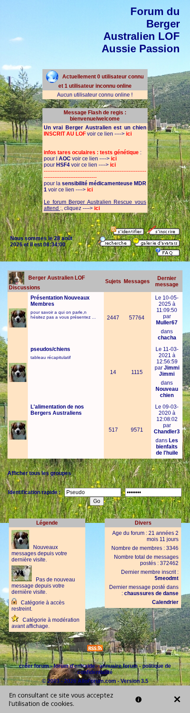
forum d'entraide (74, 666)
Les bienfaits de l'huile (167, 446)
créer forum (34, 666)
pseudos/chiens (50, 349)
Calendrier (165, 602)
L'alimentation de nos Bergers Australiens (57, 410)
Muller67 (167, 322)
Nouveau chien (167, 392)
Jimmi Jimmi (169, 371)
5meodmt (167, 578)
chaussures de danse (151, 593)
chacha (167, 338)
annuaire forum (118, 666)
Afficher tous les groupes (39, 473)
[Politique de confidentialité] (138, 699)
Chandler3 (167, 432)
